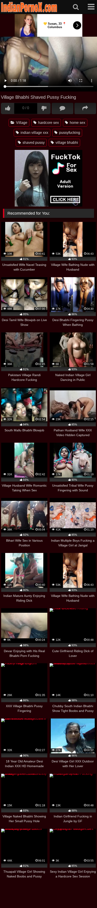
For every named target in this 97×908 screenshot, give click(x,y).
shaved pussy (33, 142)
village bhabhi (66, 142)
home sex (77, 123)
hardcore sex (48, 123)
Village (21, 123)
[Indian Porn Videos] (29, 11)
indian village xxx (34, 133)
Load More (48, 890)
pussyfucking (69, 133)
